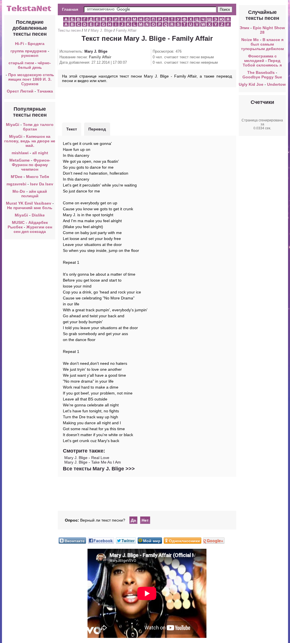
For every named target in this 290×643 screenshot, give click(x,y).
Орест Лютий (20, 91)
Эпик (244, 27)
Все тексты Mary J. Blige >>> (99, 468)
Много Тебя (37, 176)
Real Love (100, 457)
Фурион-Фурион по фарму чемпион (31, 165)
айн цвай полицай (34, 193)
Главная (70, 9)
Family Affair (126, 30)
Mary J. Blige (101, 30)
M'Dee (16, 176)
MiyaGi (12, 124)
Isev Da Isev (41, 184)
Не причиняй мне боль (29, 207)
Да (133, 520)
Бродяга (36, 43)
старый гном (21, 63)
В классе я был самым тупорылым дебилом (262, 44)
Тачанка (45, 91)
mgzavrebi (16, 184)
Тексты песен (69, 30)
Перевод (97, 129)
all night (40, 153)
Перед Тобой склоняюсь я (262, 62)
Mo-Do (18, 191)
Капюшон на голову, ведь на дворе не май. (29, 141)
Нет (145, 520)
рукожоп (29, 55)
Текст (71, 129)
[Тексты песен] (29, 10)
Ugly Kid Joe (251, 84)
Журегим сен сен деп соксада (33, 229)
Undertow (276, 84)
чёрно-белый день (34, 65)
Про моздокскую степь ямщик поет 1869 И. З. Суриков (31, 79)
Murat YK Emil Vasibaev (28, 203)
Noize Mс (250, 39)
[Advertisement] (147, 104)
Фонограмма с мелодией (260, 58)
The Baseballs (261, 72)
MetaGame (19, 160)
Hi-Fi (19, 43)
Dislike (38, 215)
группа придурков (28, 51)
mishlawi (20, 153)
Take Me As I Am (106, 462)
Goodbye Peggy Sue (262, 77)
